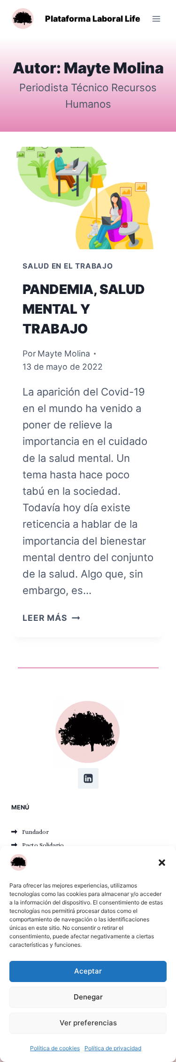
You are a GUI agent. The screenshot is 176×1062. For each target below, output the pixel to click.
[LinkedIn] (88, 778)
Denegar (88, 996)
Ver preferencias (88, 1022)
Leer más (51, 618)
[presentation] (88, 198)
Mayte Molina (64, 353)
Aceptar (88, 971)
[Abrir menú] (156, 18)
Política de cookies (55, 1048)
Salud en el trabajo (68, 266)
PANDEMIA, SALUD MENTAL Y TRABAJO (84, 309)
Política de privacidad (112, 1048)
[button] (162, 862)
